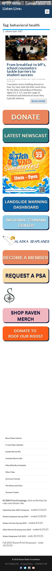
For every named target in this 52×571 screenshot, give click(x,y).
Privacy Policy (27, 564)
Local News (41, 79)
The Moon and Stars (14, 485)
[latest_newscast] (26, 142)
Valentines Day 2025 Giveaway (16, 510)
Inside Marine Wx (13, 451)
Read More (38, 101)
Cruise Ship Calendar (14, 445)
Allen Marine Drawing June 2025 (17, 529)
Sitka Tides (10, 472)
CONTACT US (41, 564)
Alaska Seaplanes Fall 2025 (14, 536)
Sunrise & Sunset (12, 479)
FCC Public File (12, 564)
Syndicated (11, 81)
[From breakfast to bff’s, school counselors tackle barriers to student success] (26, 47)
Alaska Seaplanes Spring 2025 (15, 516)
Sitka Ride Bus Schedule (15, 465)
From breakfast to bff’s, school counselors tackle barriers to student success (26, 69)
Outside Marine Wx (13, 458)
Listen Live (12, 8)
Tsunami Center (12, 492)
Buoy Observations (13, 438)
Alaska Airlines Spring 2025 (15, 523)
